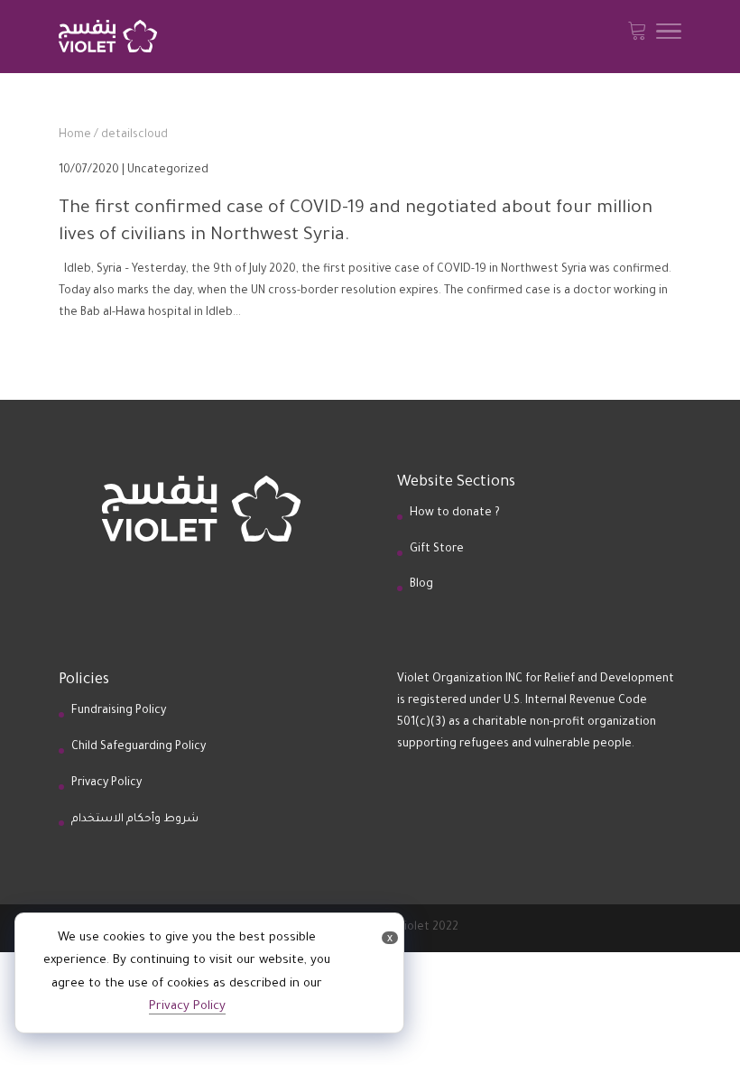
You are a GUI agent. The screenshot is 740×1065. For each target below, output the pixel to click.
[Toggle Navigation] (668, 37)
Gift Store (437, 549)
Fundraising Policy (118, 711)
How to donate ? (455, 513)
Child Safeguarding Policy (138, 747)
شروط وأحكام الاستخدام (135, 819)
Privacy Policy (106, 783)
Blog (421, 585)
